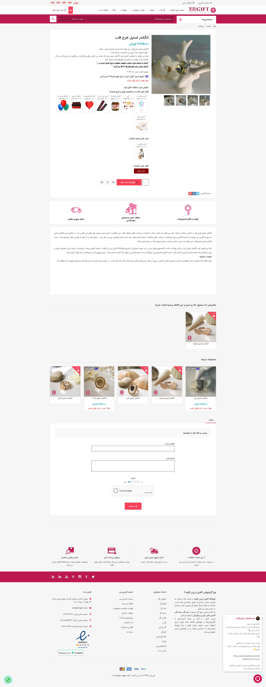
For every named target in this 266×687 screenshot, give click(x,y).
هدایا (164, 641)
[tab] (211, 420)
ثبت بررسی (133, 506)
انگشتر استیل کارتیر (65, 398)
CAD (64, 2)
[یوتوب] (66, 577)
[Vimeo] (60, 577)
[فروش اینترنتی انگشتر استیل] (201, 381)
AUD (70, 2)
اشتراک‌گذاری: (205, 193)
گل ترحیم (162, 627)
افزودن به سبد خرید (128, 182)
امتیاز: (133, 478)
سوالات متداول (127, 613)
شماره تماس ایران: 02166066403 (75, 614)
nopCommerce (127, 679)
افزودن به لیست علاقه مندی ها (113, 182)
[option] (204, 100)
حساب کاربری (204, 2)
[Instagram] (80, 577)
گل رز (164, 622)
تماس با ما (162, 650)
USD (52, 2)
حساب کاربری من (126, 598)
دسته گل (162, 613)
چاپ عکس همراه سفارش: (139, 138)
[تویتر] (93, 577)
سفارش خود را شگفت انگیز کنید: (136, 87)
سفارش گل (162, 598)
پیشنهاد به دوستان (101, 182)
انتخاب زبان (187, 2)
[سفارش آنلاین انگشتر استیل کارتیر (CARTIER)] (65, 381)
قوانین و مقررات (127, 627)
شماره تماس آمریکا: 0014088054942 (74, 620)
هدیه (185, 237)
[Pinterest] (73, 577)
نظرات (211, 420)
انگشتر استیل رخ (200, 398)
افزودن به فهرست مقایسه (107, 182)
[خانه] (214, 26)
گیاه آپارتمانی (161, 636)
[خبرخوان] (53, 577)
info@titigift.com (80, 608)
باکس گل (162, 617)
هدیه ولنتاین (119, 237)
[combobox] (130, 19)
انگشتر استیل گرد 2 (99, 398)
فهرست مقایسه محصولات (123, 608)
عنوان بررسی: (170, 443)
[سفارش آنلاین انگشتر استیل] (133, 381)
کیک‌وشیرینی (161, 646)
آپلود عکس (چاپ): (141, 165)
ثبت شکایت (128, 622)
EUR (58, 2)
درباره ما (130, 631)
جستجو (53, 19)
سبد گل (163, 608)
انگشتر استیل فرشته (201, 343)
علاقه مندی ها (127, 603)
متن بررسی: (170, 458)
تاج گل (163, 631)
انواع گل (163, 603)
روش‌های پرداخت (126, 617)
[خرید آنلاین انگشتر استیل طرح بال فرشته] (201, 327)
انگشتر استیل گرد (133, 398)
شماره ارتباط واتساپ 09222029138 (74, 626)
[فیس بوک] (86, 577)
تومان (76, 2)
